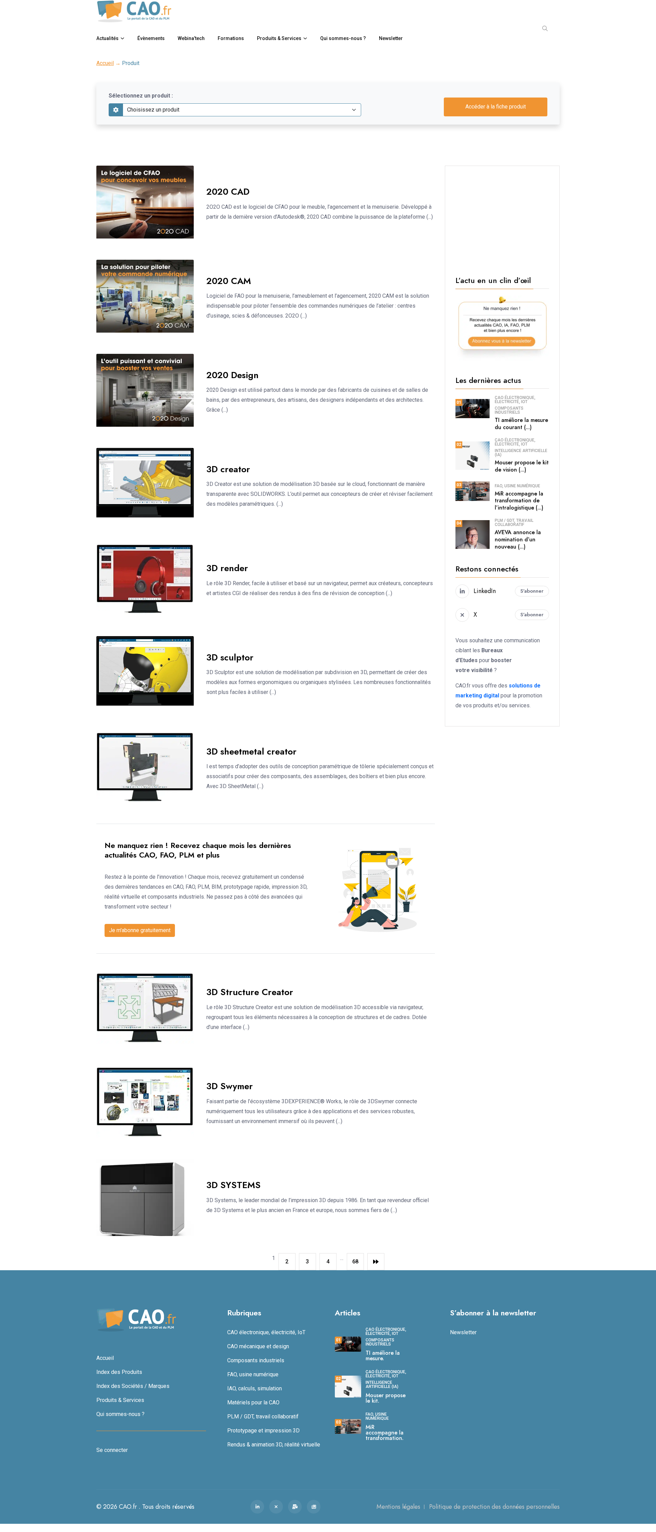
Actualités (107, 38)
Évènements (151, 38)
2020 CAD (227, 191)
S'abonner (532, 591)
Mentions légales (398, 1506)
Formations (231, 38)
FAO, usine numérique (517, 486)
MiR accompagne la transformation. (385, 1432)
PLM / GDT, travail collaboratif (514, 522)
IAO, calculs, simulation (254, 1388)
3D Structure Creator (249, 992)
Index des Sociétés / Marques (132, 1385)
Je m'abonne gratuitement (139, 930)
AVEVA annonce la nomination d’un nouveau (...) (518, 539)
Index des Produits (119, 1371)
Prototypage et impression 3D (263, 1430)
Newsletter (391, 38)
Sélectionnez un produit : (141, 95)
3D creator (228, 469)
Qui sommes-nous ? (343, 38)
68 (355, 1261)
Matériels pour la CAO (253, 1402)
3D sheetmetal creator (251, 751)
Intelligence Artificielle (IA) (521, 453)
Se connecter (112, 1450)
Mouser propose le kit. (386, 1397)
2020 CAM (228, 280)
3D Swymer (229, 1086)
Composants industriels (509, 410)
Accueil (105, 63)
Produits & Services (279, 38)
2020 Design (232, 375)
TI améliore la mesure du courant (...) (521, 423)
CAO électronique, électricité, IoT (515, 400)
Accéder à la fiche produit (495, 106)
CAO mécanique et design (258, 1346)
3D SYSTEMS (233, 1185)
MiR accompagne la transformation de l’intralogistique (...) (519, 501)
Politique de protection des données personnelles (494, 1506)
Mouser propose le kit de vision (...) (522, 466)
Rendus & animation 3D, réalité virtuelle (273, 1444)
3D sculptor (230, 657)
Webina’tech (191, 38)
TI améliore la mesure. (383, 1355)
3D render (227, 568)
